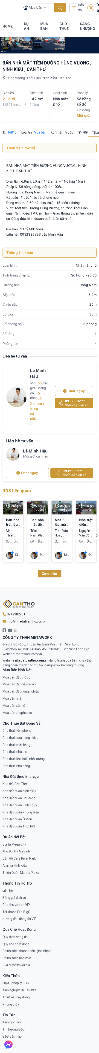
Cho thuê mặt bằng (16, 745)
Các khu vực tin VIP (16, 905)
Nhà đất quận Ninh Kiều (19, 791)
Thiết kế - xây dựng (16, 997)
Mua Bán (44, 26)
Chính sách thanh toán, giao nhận (27, 951)
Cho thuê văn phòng (17, 730)
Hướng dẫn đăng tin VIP (19, 919)
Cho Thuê (64, 26)
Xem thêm (49, 573)
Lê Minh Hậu (38, 373)
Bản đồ (81, 7)
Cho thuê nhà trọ (15, 752)
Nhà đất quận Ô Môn (17, 819)
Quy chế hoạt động (16, 944)
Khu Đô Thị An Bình (16, 851)
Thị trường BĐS (14, 1029)
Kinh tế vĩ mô (12, 1022)
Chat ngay (76, 391)
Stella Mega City (14, 844)
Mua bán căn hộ (14, 705)
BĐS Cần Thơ (12, 1036)
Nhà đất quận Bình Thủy (20, 805)
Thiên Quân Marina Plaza (21, 872)
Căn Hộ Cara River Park (19, 858)
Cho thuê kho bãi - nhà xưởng (24, 759)
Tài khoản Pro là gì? (16, 912)
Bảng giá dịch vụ (14, 897)
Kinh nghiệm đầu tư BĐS (20, 990)
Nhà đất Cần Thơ (15, 784)
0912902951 (15, 614)
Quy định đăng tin (15, 937)
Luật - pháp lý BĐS (16, 983)
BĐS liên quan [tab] (17, 491)
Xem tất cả (42, 399)
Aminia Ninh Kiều (15, 865)
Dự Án (26, 26)
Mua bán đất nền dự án (19, 684)
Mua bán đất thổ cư (17, 677)
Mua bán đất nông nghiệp (21, 691)
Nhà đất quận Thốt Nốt (19, 826)
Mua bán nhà (12, 698)
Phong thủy (11, 1004)
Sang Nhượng (87, 26)
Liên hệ (8, 890)
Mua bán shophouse (17, 713)
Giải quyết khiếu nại (16, 965)
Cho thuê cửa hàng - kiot (20, 738)
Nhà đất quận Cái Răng (19, 798)
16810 (12, 132)
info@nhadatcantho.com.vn (26, 621)
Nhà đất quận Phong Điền (21, 812)
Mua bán (40, 132)
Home (8, 26)
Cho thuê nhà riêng (16, 766)
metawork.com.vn (29, 654)
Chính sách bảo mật (17, 958)
